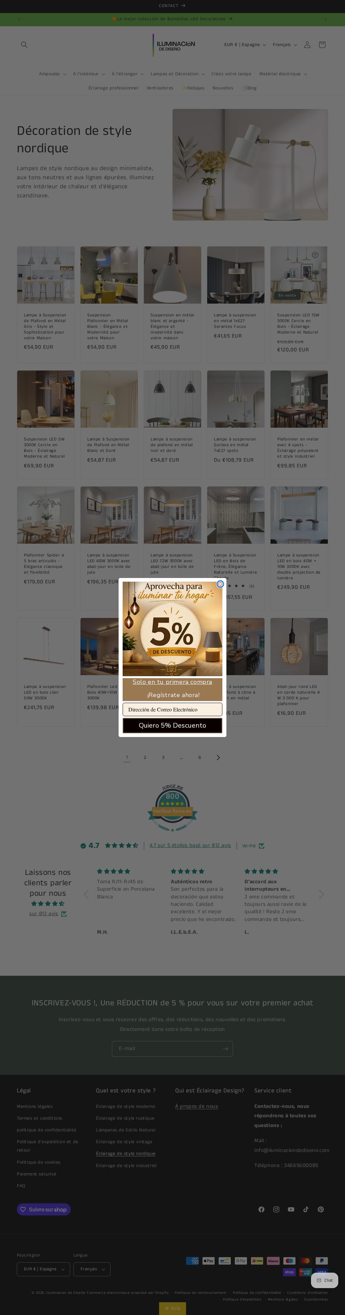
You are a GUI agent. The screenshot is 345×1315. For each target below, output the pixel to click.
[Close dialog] (220, 584)
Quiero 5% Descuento (172, 725)
